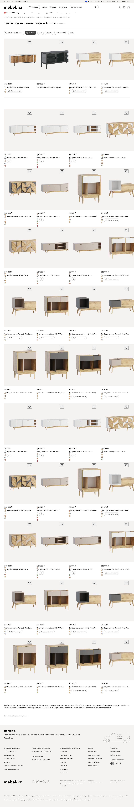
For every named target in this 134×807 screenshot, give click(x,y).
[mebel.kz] (13, 7)
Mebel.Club (63, 765)
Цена (40, 32)
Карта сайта (64, 773)
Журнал (53, 7)
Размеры (49, 32)
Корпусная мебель (94, 755)
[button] (119, 7)
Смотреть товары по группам (15, 716)
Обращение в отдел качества (13, 765)
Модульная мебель (94, 762)
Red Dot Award (115, 751)
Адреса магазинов (66, 755)
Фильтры (32, 32)
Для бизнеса (64, 769)
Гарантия (63, 762)
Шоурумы (63, 7)
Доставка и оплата (66, 758)
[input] (84, 7)
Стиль (72, 32)
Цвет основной (61, 32)
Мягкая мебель (93, 751)
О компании (64, 751)
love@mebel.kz (9, 755)
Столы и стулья (93, 765)
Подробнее (8, 738)
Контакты (7, 762)
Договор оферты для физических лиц (72, 780)
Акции (44, 7)
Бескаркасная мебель (95, 758)
